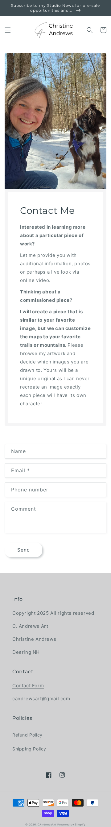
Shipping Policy (29, 748)
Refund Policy (27, 734)
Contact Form (28, 685)
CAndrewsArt (47, 824)
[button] (7, 30)
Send (23, 550)
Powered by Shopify (71, 824)
